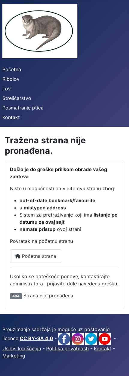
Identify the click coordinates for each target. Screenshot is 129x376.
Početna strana (38, 256)
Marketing (13, 356)
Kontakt (11, 117)
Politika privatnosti (67, 348)
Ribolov (11, 79)
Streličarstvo (16, 98)
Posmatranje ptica (23, 108)
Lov (6, 89)
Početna (11, 69)
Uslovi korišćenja (21, 348)
